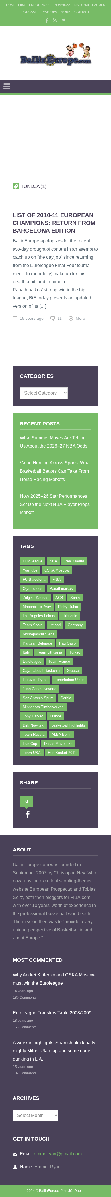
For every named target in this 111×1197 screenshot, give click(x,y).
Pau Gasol (68, 643)
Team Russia (33, 734)
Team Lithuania (49, 652)
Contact (81, 11)
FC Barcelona (34, 579)
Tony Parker (33, 716)
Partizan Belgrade (37, 643)
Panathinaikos (61, 588)
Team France (59, 661)
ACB (59, 598)
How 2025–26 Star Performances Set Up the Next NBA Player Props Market (55, 504)
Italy (26, 652)
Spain (75, 598)
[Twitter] (63, 20)
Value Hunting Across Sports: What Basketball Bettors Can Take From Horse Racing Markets (55, 471)
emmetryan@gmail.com (58, 1153)
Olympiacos (32, 588)
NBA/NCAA (62, 5)
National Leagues (89, 5)
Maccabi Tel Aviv (37, 607)
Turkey (75, 652)
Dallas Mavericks (58, 743)
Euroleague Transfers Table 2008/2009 (52, 1012)
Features (49, 11)
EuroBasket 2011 (62, 753)
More (65, 11)
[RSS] (55, 20)
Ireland (55, 625)
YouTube (30, 570)
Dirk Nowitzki (33, 725)
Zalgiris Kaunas (35, 598)
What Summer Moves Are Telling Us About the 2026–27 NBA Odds (53, 441)
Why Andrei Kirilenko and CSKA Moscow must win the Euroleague (54, 979)
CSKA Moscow (56, 570)
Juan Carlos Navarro (39, 689)
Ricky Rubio (68, 607)
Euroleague (32, 661)
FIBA (21, 5)
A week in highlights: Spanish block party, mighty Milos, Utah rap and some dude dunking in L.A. (54, 1050)
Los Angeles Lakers (39, 616)
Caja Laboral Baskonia (41, 670)
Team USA (32, 753)
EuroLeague (40, 5)
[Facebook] (46, 20)
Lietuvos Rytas (35, 680)
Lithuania (69, 616)
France (55, 716)
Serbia (66, 698)
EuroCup (30, 743)
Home (10, 5)
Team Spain (32, 625)
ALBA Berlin (61, 734)
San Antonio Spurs (38, 698)
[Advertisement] (55, 132)
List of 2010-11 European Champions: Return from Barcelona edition (54, 223)
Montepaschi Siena (38, 634)
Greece (73, 670)
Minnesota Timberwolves (43, 707)
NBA (53, 561)
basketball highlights (68, 725)
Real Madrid (74, 561)
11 (59, 318)
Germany (75, 625)
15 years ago (32, 318)
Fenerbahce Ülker (69, 680)
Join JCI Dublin (73, 1191)
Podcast (29, 11)
